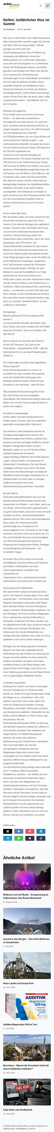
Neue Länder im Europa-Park (18, 983)
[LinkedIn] (40, 831)
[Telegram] (7, 838)
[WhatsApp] (18, 838)
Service (32, 1128)
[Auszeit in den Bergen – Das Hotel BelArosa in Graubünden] (27, 921)
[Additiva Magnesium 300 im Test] (27, 1006)
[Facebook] (18, 831)
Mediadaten (21, 1128)
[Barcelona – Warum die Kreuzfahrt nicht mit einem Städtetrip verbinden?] (27, 1047)
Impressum (41, 1126)
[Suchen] (41, 6)
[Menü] (48, 6)
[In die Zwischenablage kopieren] (40, 838)
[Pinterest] (29, 831)
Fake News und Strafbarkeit (17, 1110)
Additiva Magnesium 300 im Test (20, 1024)
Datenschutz (9, 1128)
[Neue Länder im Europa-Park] (27, 965)
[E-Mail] (29, 838)
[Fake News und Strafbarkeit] (27, 1092)
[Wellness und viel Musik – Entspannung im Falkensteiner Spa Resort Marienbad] (27, 877)
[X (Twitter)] (7, 831)
